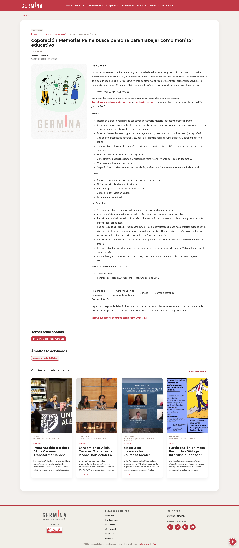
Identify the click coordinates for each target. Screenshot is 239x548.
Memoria (154, 5)
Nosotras (80, 5)
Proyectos (112, 5)
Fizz (154, 544)
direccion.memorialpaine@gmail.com (111, 102)
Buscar (169, 5)
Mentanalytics (143, 544)
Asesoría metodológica (45, 358)
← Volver (25, 15)
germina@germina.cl (144, 102)
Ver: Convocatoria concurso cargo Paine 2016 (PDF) (119, 317)
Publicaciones (95, 5)
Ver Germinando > (198, 371)
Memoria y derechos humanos (48, 338)
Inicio (69, 5)
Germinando (127, 5)
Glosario (142, 5)
